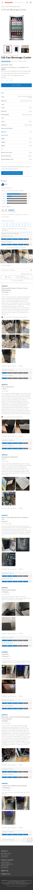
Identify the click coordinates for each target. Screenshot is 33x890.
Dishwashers (4, 856)
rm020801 (5, 721)
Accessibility (4, 867)
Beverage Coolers (6, 853)
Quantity (3, 77)
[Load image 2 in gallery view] (16, 49)
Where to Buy (5, 865)
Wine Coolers (5, 855)
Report (21, 366)
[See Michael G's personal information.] (9, 521)
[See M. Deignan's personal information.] (10, 292)
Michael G (5, 521)
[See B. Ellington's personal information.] (10, 592)
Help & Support (5, 862)
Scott (3, 459)
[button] (2, 2)
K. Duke (4, 389)
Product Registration (7, 864)
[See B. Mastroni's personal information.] (10, 656)
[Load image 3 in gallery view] (25, 49)
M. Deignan (5, 292)
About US (4, 870)
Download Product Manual (12, 173)
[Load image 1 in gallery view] (8, 49)
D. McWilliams (6, 788)
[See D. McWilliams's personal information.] (11, 788)
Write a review (22, 61)
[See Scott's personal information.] (6, 459)
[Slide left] (2, 49)
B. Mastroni (5, 656)
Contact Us (5, 874)
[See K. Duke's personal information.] (7, 389)
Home (3, 6)
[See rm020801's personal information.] (9, 721)
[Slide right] (31, 49)
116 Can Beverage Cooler (13, 6)
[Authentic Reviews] (5, 184)
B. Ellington (5, 592)
